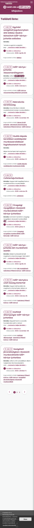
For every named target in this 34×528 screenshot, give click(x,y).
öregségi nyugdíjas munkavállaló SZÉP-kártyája (14, 233)
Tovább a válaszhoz (13, 51)
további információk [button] (9, 525)
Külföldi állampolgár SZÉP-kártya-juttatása (16, 315)
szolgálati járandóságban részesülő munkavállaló (14, 379)
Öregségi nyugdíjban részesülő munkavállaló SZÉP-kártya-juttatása (14, 209)
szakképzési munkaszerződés (14, 166)
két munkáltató (22, 269)
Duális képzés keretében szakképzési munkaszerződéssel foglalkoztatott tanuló (15, 140)
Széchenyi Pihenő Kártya (12, 127)
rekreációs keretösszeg (18, 125)
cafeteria (20, 196)
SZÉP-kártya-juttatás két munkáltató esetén (15, 248)
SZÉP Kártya (21, 90)
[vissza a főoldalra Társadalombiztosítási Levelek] (17, 3)
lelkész (19, 58)
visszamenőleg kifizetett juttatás (15, 93)
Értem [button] (25, 519)
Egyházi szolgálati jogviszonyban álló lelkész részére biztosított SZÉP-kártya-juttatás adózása (15, 33)
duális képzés (22, 164)
